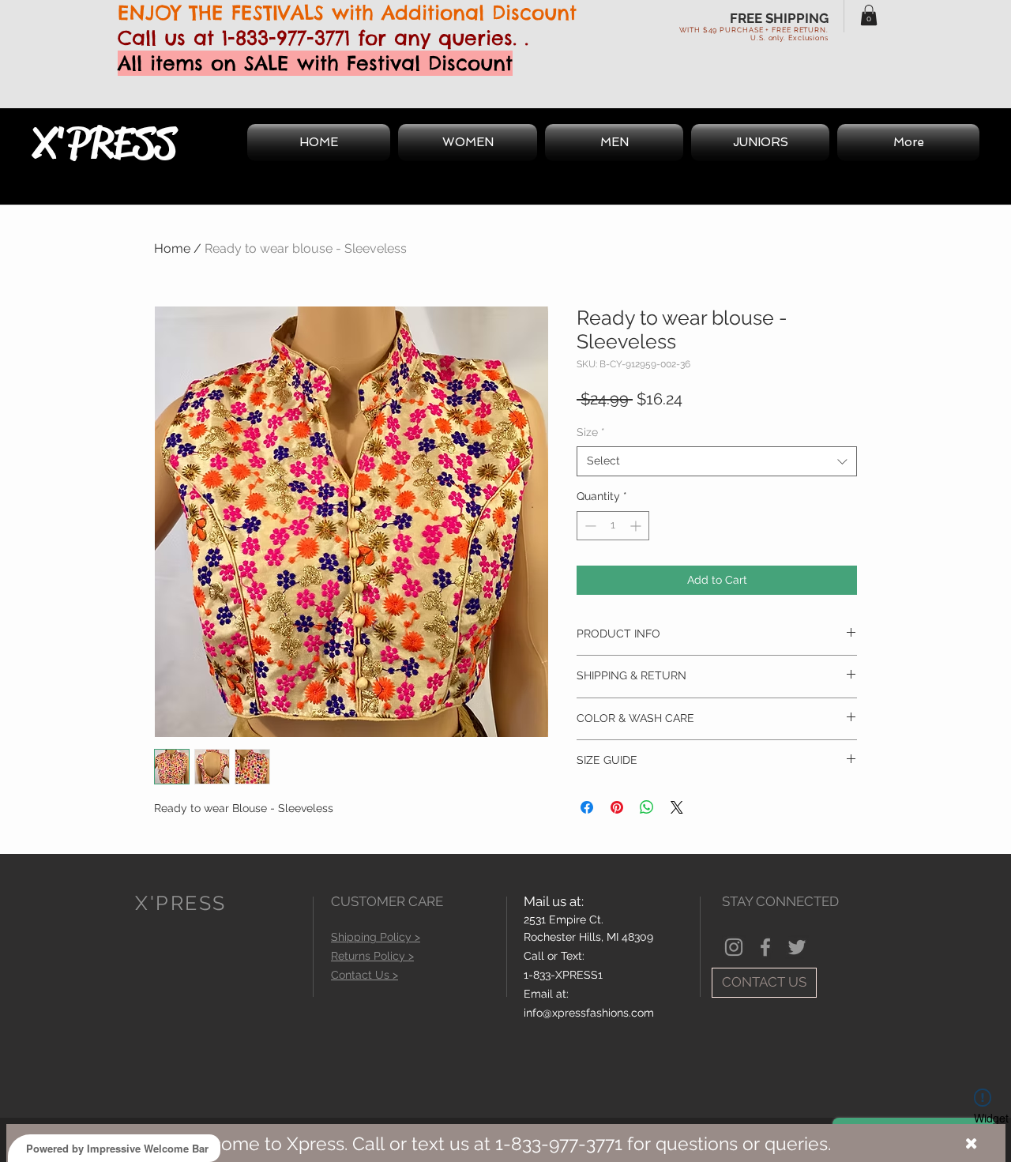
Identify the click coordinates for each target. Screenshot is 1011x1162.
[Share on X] (676, 807)
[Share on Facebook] (586, 807)
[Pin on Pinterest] (616, 807)
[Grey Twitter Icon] (797, 947)
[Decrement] (589, 526)
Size (591, 432)
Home (172, 248)
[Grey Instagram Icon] (734, 947)
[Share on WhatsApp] (646, 807)
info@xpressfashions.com (589, 1012)
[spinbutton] (613, 526)
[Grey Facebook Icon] (765, 947)
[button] (869, 15)
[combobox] (717, 461)
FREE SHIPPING (779, 18)
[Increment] (637, 526)
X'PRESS (104, 143)
